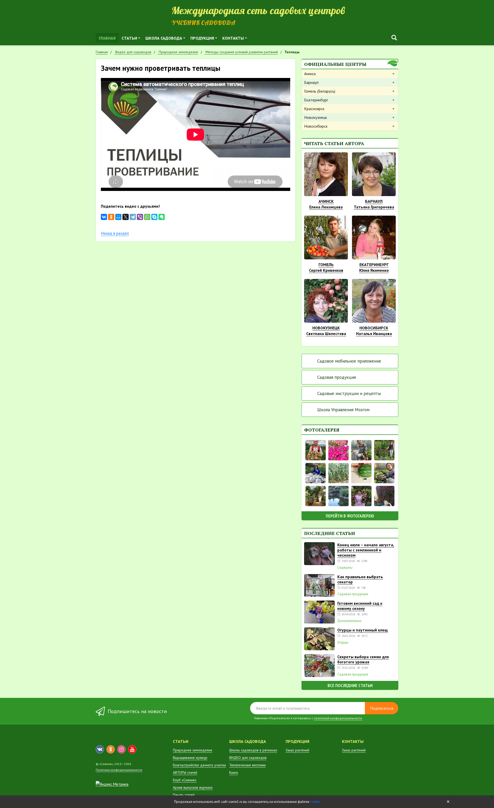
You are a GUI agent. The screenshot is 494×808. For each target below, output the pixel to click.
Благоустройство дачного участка (199, 765)
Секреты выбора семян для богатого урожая (363, 659)
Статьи (129, 38)
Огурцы (342, 642)
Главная (107, 38)
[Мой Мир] (118, 217)
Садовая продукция (336, 377)
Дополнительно (349, 621)
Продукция (202, 38)
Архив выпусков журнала (193, 787)
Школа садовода (163, 38)
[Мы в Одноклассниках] (111, 749)
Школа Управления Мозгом (343, 409)
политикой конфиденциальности (338, 718)
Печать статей (184, 795)
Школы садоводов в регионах (253, 750)
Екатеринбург (316, 99)
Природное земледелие (192, 750)
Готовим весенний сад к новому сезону (359, 606)
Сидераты (344, 568)
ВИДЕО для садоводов (248, 757)
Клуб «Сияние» (185, 780)
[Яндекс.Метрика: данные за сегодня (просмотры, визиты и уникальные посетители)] (112, 784)
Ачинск (310, 73)
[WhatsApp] (147, 217)
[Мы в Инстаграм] (121, 749)
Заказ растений (297, 750)
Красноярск (314, 108)
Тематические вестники (247, 765)
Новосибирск (316, 126)
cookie (315, 802)
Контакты (233, 38)
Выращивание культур (190, 757)
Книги (233, 772)
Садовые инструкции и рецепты (349, 393)
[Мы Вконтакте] (100, 749)
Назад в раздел (115, 233)
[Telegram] (133, 217)
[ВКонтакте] (104, 217)
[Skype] (154, 217)
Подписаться (381, 708)
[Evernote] (161, 217)
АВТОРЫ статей (185, 772)
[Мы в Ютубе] (132, 749)
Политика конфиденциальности (119, 770)
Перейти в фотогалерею (350, 516)
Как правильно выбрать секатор (360, 579)
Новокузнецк (315, 117)
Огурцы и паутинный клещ (362, 630)
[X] (125, 217)
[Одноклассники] (111, 217)
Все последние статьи (350, 685)
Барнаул (311, 82)
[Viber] (140, 217)
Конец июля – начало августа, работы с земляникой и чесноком (365, 550)
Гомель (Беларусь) (319, 91)
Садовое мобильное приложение (349, 361)
